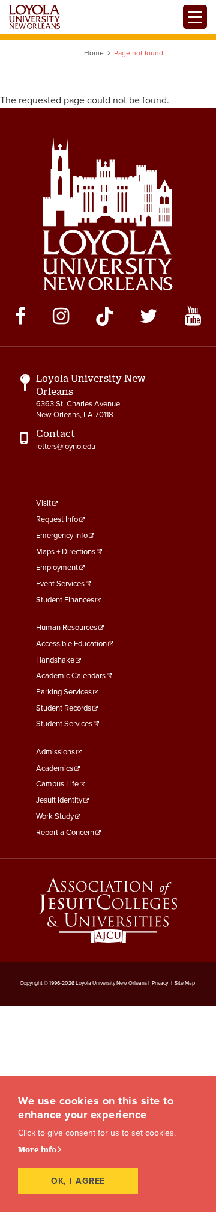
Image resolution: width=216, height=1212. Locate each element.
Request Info (57, 519)
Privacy (160, 983)
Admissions (55, 752)
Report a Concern (65, 832)
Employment (57, 567)
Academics (54, 768)
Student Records (63, 708)
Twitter (149, 316)
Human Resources (66, 627)
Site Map (185, 983)
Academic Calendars (71, 676)
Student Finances (65, 600)
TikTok (104, 316)
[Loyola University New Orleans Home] (34, 17)
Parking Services (64, 692)
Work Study (55, 816)
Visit (43, 503)
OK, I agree (78, 1181)
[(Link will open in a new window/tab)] (108, 910)
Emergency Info (62, 535)
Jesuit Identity (59, 800)
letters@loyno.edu (65, 446)
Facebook (20, 316)
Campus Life (57, 784)
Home (94, 53)
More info (37, 1149)
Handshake (55, 660)
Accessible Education (71, 644)
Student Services (64, 724)
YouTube (193, 316)
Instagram (61, 316)
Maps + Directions (65, 552)
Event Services (60, 584)
